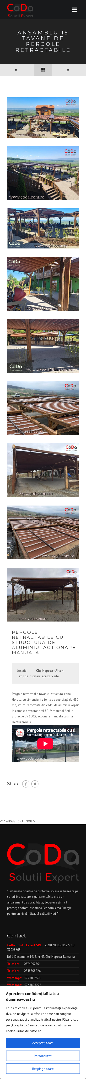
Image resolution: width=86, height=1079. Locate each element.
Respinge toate (43, 1069)
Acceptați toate (43, 1043)
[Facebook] (25, 783)
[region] (43, 1032)
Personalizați (43, 1056)
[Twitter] (34, 783)
